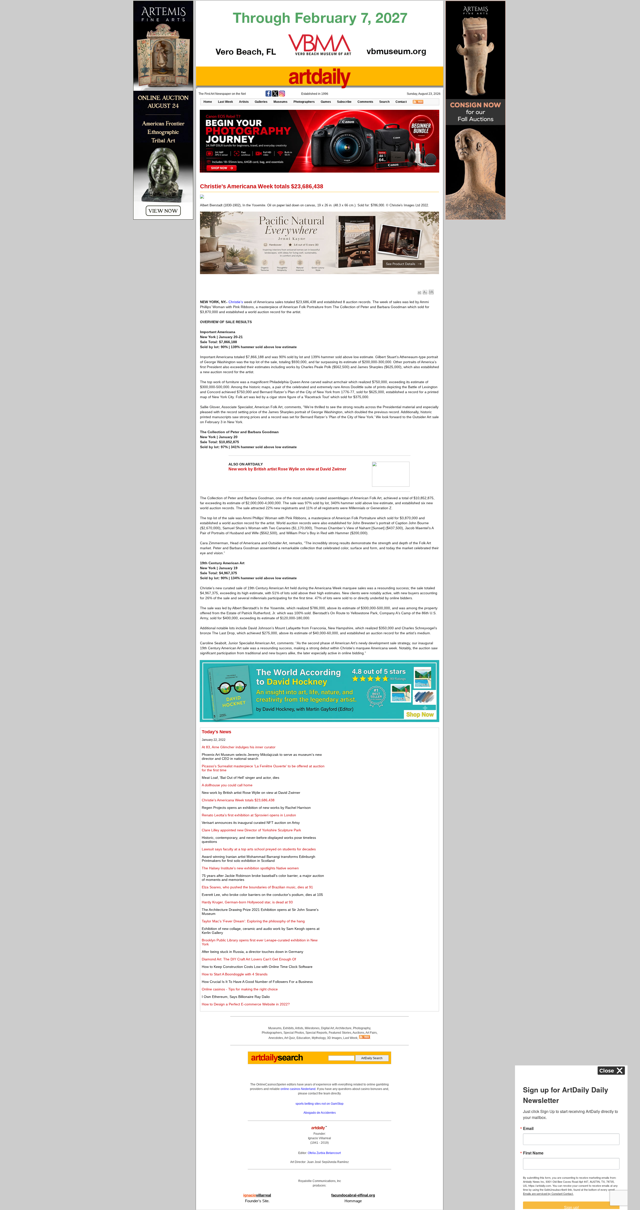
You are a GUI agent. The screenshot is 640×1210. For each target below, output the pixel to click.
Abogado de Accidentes (320, 1112)
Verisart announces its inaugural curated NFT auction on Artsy (251, 823)
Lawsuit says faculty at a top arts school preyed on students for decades (259, 849)
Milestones (312, 1028)
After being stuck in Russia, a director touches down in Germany (252, 952)
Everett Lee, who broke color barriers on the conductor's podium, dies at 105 (262, 895)
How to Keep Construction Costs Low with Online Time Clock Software (257, 967)
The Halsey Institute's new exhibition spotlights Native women (250, 868)
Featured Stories (340, 1032)
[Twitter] (275, 95)
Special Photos (294, 1032)
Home (208, 102)
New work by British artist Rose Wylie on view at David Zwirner (287, 469)
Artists (244, 102)
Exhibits (288, 1028)
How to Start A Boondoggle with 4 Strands (235, 974)
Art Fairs (371, 1032)
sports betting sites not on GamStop (320, 1103)
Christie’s (235, 302)
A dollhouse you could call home (227, 785)
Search (384, 102)
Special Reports (316, 1032)
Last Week (225, 102)
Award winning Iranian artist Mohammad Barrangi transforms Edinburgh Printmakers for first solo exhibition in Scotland (258, 859)
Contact (401, 102)
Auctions (358, 1032)
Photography (361, 1028)
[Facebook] (269, 95)
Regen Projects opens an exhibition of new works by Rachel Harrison (256, 808)
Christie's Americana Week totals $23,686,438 (238, 800)
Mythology (319, 1038)
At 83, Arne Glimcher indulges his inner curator (239, 747)
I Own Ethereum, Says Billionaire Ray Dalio (236, 997)
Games (326, 102)
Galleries (261, 102)
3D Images (334, 1038)
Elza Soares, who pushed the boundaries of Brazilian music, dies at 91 (257, 887)
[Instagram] (282, 95)
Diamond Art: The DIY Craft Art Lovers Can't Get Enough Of (249, 959)
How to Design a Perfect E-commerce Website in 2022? (246, 1004)
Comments (365, 102)
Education (303, 1038)
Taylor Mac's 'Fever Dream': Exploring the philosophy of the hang (253, 921)
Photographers (304, 102)
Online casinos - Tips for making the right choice (240, 989)
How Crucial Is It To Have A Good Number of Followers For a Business (257, 982)
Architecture (343, 1028)
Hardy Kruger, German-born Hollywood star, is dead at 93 (247, 902)
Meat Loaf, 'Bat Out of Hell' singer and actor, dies (240, 778)
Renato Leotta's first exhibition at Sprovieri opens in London (249, 815)
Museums (281, 102)
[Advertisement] (381, 764)
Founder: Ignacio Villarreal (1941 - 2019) (319, 1138)
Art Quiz (289, 1038)
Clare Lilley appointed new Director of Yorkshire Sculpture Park (251, 830)
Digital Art (327, 1028)
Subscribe (344, 102)
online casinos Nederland (298, 1089)
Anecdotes (275, 1038)
